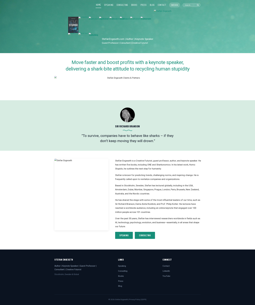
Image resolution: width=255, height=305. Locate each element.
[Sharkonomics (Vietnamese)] (146, 25)
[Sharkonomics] (135, 25)
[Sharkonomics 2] (94, 25)
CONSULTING (122, 4)
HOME (98, 4)
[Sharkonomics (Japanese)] (104, 25)
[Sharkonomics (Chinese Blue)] (115, 25)
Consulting (145, 235)
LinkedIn (166, 271)
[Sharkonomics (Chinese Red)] (125, 25)
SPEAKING (108, 4)
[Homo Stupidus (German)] (83, 25)
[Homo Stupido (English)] (73, 25)
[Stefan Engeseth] (170, 31)
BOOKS (134, 4)
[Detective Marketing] (94, 41)
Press (120, 281)
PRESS (144, 4)
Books (121, 276)
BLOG (152, 4)
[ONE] (73, 41)
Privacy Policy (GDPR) (137, 299)
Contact (166, 266)
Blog (120, 286)
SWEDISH (174, 5)
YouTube (166, 276)
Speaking (124, 235)
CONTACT (162, 4)
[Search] (197, 5)
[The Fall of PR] (83, 41)
